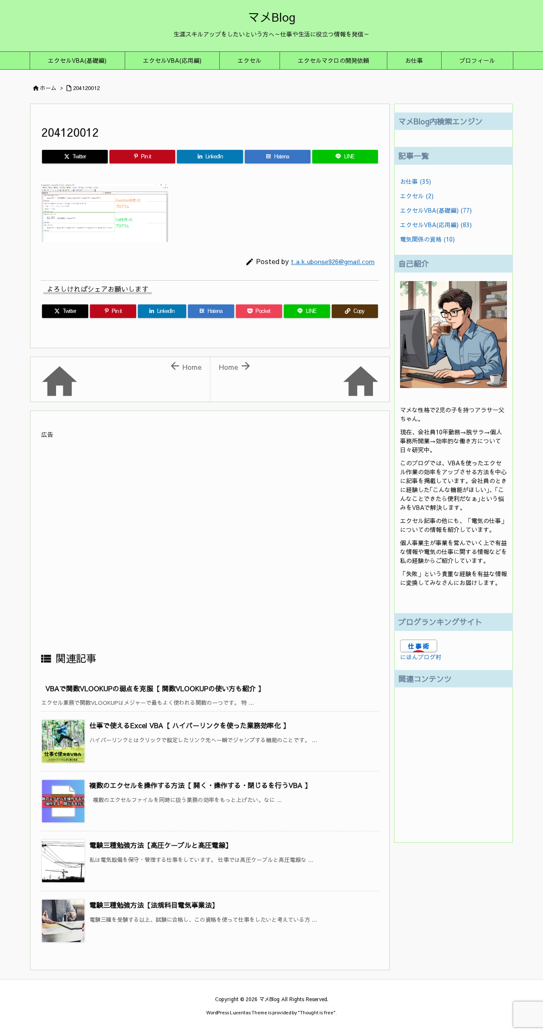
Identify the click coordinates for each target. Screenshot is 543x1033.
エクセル (417, 195)
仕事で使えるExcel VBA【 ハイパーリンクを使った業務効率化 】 (190, 725)
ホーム (48, 88)
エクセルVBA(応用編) (436, 224)
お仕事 (415, 181)
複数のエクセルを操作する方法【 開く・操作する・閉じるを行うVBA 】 (200, 785)
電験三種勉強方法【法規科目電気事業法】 (154, 904)
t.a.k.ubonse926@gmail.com (333, 261)
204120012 (86, 88)
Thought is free (316, 1012)
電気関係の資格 (427, 239)
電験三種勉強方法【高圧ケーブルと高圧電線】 (161, 845)
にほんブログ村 (421, 657)
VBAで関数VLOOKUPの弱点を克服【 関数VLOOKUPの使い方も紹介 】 (155, 688)
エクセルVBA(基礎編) (436, 210)
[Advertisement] (210, 544)
